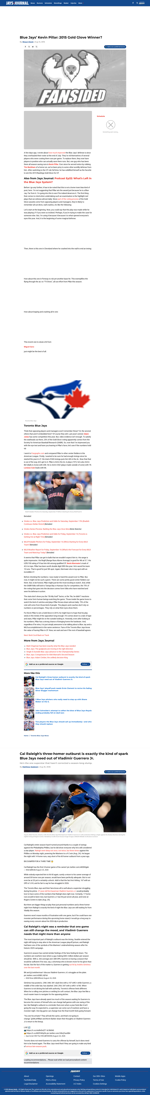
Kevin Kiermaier (73, 563)
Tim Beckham (29, 167)
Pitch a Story (51, 1080)
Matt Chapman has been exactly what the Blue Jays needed (51, 646)
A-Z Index (77, 1084)
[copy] (36, 46)
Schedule (48, 3)
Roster (66, 3)
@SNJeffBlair (36, 1019)
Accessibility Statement (55, 1084)
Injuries (73, 3)
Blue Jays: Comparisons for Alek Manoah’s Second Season (50, 655)
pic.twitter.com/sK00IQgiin (78, 867)
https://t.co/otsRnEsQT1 (36, 1030)
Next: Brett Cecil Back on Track (36, 635)
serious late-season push (36, 1046)
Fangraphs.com (37, 453)
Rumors (40, 3)
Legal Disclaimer (31, 1084)
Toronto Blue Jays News (40, 736)
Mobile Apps (120, 1076)
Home (26, 736)
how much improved (57, 153)
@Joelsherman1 (37, 972)
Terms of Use (98, 1080)
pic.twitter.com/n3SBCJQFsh (36, 975)
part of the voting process (68, 199)
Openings (50, 1076)
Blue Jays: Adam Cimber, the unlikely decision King (47, 657)
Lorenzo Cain (29, 468)
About (26, 1076)
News (33, 3)
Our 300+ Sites (99, 1076)
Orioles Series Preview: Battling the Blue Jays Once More (47, 529)
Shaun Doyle (27, 42)
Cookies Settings (100, 1084)
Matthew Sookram (30, 767)
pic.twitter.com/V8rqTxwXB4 (58, 1033)
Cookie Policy (120, 1080)
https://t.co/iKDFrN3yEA (36, 1033)
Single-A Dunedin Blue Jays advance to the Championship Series (52, 652)
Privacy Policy (79, 1080)
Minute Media (13, 1089)
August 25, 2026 (42, 870)
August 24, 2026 (50, 978)
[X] (137, 3)
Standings (58, 3)
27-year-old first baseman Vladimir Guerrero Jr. (57, 891)
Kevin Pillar (53, 164)
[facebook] (133, 3)
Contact (77, 1076)
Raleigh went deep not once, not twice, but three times (57, 850)
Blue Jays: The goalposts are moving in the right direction (49, 649)
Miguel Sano (29, 347)
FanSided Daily (30, 1080)
